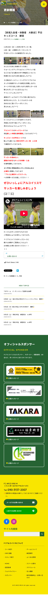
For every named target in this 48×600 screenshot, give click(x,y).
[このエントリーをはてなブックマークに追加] (18, 270)
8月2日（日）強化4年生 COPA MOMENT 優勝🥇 (19, 307)
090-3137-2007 (17, 489)
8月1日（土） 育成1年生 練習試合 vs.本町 (18, 322)
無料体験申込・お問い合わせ (35, 576)
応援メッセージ (13, 378)
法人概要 (30, 571)
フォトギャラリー (11, 571)
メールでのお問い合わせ (15, 502)
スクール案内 (31, 563)
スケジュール (31, 567)
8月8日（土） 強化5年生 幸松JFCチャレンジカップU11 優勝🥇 (24, 299)
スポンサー (8, 575)
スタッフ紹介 (9, 557)
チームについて (32, 549)
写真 (23, 39)
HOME (7, 563)
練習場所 (30, 553)
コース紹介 (8, 549)
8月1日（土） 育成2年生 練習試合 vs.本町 (18, 314)
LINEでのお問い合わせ (14, 511)
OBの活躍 (8, 553)
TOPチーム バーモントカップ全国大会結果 (18, 291)
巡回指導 (8, 567)
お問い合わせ (12, 256)
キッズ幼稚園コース (16, 39)
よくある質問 (31, 557)
